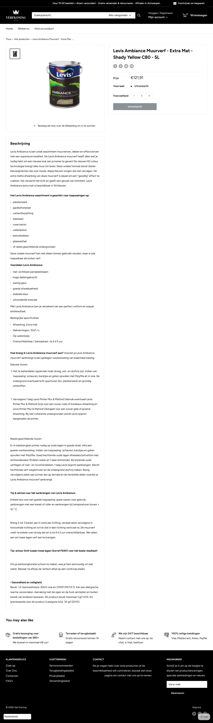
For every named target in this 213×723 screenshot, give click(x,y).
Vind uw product (44, 28)
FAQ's (9, 680)
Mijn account (156, 17)
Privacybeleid (57, 675)
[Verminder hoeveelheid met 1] (134, 96)
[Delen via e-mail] (132, 66)
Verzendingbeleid (59, 680)
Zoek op (10, 665)
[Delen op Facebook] (115, 66)
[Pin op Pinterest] (121, 66)
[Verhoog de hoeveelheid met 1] (149, 96)
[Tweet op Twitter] (126, 66)
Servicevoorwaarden (61, 665)
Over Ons (11, 670)
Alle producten (22, 39)
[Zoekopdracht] (139, 15)
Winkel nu (23, 28)
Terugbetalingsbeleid (61, 670)
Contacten (12, 675)
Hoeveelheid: (121, 95)
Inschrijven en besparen (191, 3)
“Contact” (98, 675)
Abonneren (177, 693)
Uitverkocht (135, 106)
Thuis (8, 39)
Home (9, 28)
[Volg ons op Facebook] (194, 713)
